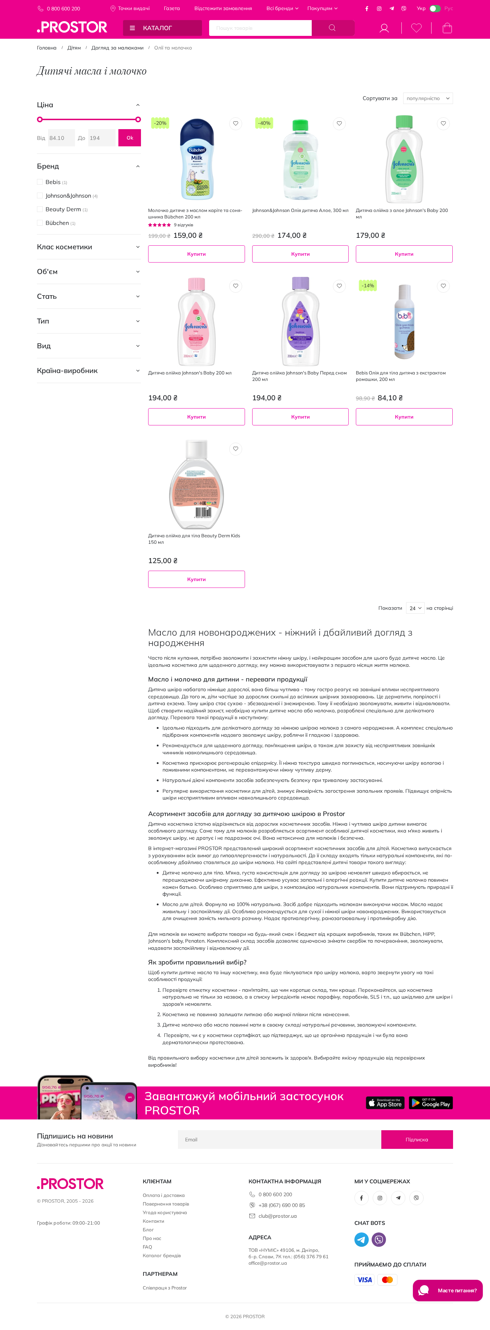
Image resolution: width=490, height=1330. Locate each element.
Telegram (391, 9)
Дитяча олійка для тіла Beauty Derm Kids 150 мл (194, 539)
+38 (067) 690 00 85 (282, 1205)
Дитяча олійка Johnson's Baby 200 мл (190, 373)
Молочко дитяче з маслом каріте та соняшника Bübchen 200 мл (195, 213)
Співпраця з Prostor (165, 1288)
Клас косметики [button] (64, 246)
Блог (148, 1229)
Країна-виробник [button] (67, 370)
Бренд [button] (48, 165)
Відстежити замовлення (223, 8)
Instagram (379, 9)
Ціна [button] (45, 104)
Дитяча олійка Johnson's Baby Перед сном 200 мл (299, 376)
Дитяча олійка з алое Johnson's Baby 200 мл (402, 213)
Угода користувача (165, 1212)
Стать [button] (47, 296)
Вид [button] (44, 345)
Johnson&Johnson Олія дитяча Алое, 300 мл (300, 210)
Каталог (157, 28)
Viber (404, 9)
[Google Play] (431, 1102)
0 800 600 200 (63, 8)
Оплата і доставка (164, 1195)
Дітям (74, 47)
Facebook (367, 9)
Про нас (152, 1238)
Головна (47, 47)
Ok (130, 138)
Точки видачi (134, 8)
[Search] (333, 28)
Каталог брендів (162, 1255)
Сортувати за (380, 98)
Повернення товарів (166, 1204)
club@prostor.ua (278, 1216)
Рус (448, 8)
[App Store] (385, 1102)
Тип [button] (43, 320)
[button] (235, 123)
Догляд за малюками (117, 47)
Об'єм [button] (47, 271)
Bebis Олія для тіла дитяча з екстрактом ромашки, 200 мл (401, 376)
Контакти (154, 1221)
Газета (172, 8)
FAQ (147, 1247)
